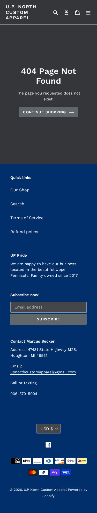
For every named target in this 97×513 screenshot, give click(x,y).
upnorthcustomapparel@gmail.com (43, 372)
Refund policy (24, 231)
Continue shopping (44, 112)
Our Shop (19, 189)
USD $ (47, 428)
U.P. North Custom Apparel (21, 12)
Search (17, 203)
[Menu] (88, 12)
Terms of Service (26, 217)
